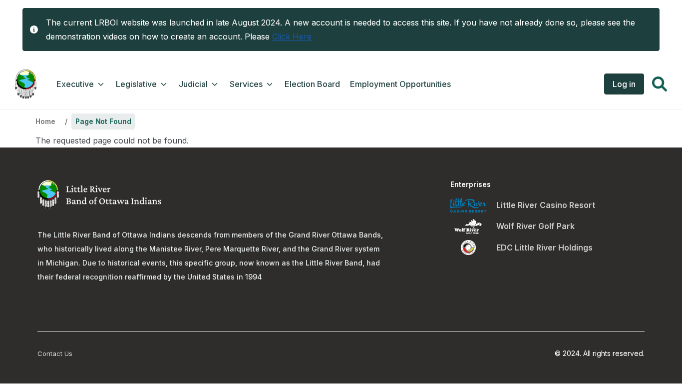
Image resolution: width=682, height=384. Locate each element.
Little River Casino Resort (545, 205)
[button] (659, 85)
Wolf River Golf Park (535, 226)
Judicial (193, 84)
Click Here (292, 37)
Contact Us (54, 354)
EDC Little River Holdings (544, 247)
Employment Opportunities (400, 84)
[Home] (25, 84)
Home (45, 121)
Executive (75, 84)
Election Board (312, 84)
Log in (624, 84)
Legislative (136, 84)
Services (246, 84)
